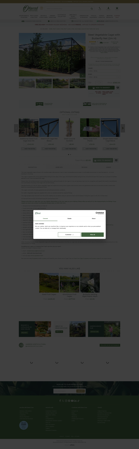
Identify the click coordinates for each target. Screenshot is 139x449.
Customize (68, 234)
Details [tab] (70, 218)
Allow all (92, 234)
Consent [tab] (45, 218)
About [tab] (93, 218)
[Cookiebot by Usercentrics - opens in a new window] (97, 213)
